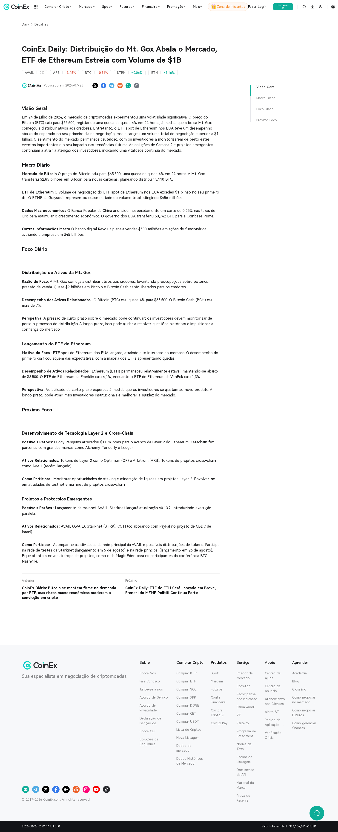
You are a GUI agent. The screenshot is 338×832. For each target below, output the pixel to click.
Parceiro (243, 723)
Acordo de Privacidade (148, 708)
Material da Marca (245, 785)
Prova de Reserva (243, 798)
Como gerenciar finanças (304, 725)
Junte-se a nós (151, 689)
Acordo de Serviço (154, 697)
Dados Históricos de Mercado (189, 761)
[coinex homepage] (16, 7)
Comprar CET (186, 713)
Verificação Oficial (273, 735)
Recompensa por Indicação (247, 696)
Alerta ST (272, 712)
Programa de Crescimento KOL (246, 734)
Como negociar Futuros (303, 712)
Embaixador (245, 707)
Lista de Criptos (188, 729)
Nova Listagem (187, 738)
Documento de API (245, 772)
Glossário (299, 689)
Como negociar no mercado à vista (303, 700)
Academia (299, 673)
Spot (215, 673)
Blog (295, 681)
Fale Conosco (150, 681)
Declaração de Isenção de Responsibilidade (152, 721)
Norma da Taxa (244, 746)
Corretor (243, 686)
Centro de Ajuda (273, 675)
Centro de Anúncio (273, 688)
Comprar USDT (187, 721)
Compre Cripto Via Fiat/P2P (218, 713)
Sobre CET (148, 731)
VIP (239, 715)
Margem (217, 681)
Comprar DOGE (187, 705)
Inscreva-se (283, 7)
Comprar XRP (186, 697)
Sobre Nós (148, 673)
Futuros (217, 689)
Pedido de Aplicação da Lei (274, 722)
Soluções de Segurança (149, 741)
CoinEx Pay (219, 723)
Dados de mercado (183, 748)
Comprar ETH (186, 681)
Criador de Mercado (245, 675)
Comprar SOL (186, 689)
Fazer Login (257, 7)
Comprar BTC (186, 673)
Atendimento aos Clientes (275, 701)
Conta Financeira (218, 700)
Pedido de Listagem (244, 759)
